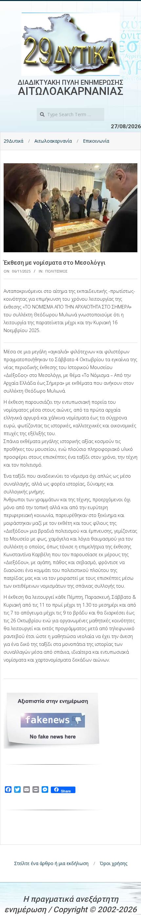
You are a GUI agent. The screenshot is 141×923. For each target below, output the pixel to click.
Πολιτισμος (56, 271)
